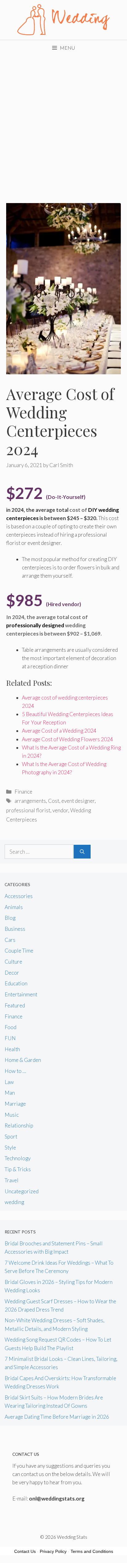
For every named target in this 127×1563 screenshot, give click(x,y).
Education (16, 983)
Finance (23, 791)
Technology (18, 1158)
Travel (11, 1180)
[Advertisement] (63, 122)
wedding (14, 1202)
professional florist (28, 810)
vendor (60, 810)
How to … (15, 1071)
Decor (12, 972)
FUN (10, 1038)
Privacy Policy (53, 1551)
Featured (15, 1005)
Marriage (15, 1104)
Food (10, 1027)
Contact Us (25, 1551)
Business (15, 929)
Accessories (19, 896)
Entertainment (21, 994)
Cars (10, 940)
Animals (14, 907)
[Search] (82, 851)
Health (12, 1049)
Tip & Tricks (18, 1169)
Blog (10, 918)
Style (10, 1147)
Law (9, 1082)
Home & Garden (23, 1060)
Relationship (19, 1125)
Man (10, 1092)
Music (12, 1115)
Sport (11, 1136)
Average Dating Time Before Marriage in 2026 (57, 1417)
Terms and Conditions (92, 1551)
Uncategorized (22, 1191)
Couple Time (19, 950)
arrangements (30, 801)
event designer (78, 801)
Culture (13, 961)
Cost (53, 801)
